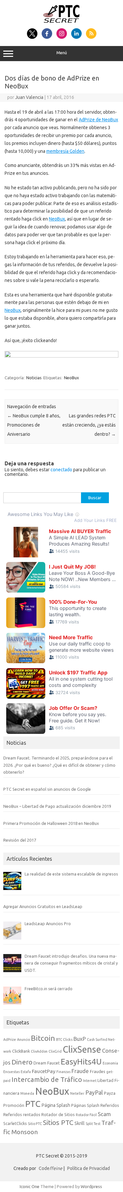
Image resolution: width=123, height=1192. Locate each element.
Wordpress (91, 1186)
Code (50, 1168)
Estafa (26, 1072)
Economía (110, 1063)
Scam (104, 1114)
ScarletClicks (15, 1123)
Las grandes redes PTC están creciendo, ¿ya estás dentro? (89, 425)
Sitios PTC (58, 1122)
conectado (61, 469)
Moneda (27, 1093)
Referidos (109, 1105)
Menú (61, 52)
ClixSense (82, 1049)
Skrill (79, 1123)
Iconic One (29, 1186)
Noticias (34, 377)
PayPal (94, 1092)
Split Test (93, 1124)
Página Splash (55, 1105)
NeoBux (57, 219)
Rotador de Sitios (58, 1114)
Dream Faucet (46, 1063)
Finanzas (63, 1072)
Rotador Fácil (86, 1115)
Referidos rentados (21, 1114)
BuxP (79, 1039)
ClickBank (21, 1051)
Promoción (13, 1105)
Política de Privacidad (88, 1168)
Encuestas (11, 1072)
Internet (89, 1081)
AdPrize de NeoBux (98, 119)
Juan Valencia (29, 97)
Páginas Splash (85, 1105)
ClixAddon (39, 1051)
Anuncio (23, 1039)
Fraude (80, 1071)
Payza (109, 1093)
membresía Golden (65, 151)
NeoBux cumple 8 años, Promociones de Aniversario (33, 425)
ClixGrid (55, 1051)
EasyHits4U (81, 1061)
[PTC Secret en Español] (61, 21)
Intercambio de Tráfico (46, 1079)
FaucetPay (43, 1071)
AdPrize (9, 1039)
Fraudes (97, 1071)
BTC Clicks (64, 1039)
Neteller (77, 1093)
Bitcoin (43, 1038)
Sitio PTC (35, 1124)
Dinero (21, 1062)
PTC (32, 1104)
